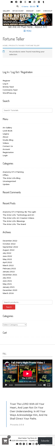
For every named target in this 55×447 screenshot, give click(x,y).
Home (5, 45)
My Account (18, 11)
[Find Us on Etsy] (25, 2)
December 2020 (10, 290)
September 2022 (10, 247)
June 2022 (7, 256)
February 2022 (9, 268)
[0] (5, 441)
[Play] (6, 385)
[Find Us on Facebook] (16, 2)
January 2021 (9, 287)
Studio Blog (8, 140)
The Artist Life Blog (11, 178)
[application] (27, 374)
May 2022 (7, 259)
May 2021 (7, 284)
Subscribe (45, 440)
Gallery (6, 11)
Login (5, 155)
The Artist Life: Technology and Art (18, 215)
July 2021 (7, 278)
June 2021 (7, 281)
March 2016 (8, 293)
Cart (38, 11)
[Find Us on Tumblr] (43, 2)
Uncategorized (9, 181)
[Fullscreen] (49, 385)
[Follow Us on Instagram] (34, 2)
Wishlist (30, 11)
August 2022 (8, 250)
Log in (5, 83)
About (5, 137)
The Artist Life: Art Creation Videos (18, 218)
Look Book (7, 130)
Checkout (47, 11)
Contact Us (8, 146)
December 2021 (10, 274)
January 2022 (9, 271)
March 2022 (8, 265)
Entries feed (8, 87)
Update (6, 184)
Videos (6, 143)
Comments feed (10, 90)
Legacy (6, 134)
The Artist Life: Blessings (14, 221)
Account (6, 149)
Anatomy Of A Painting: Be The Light (19, 212)
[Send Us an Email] (11, 2)
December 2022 (10, 240)
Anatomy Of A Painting (13, 172)
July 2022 (7, 253)
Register (6, 80)
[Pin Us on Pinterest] (39, 2)
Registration (8, 152)
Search (9, 307)
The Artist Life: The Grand (14, 224)
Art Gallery (7, 127)
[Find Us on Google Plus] (20, 2)
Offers (5, 175)
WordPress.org (9, 93)
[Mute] (44, 385)
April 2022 (7, 262)
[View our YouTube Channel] (30, 2)
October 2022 (9, 244)
